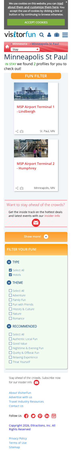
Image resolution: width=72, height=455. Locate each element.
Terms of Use (18, 443)
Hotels (17, 274)
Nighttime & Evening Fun (28, 348)
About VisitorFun (20, 393)
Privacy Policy (18, 438)
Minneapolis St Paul (45, 43)
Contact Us (16, 406)
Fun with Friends (23, 304)
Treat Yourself (21, 361)
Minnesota (20, 43)
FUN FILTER (36, 76)
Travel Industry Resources (26, 401)
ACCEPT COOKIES (36, 22)
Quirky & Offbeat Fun (26, 352)
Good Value (20, 343)
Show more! (32, 236)
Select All (18, 270)
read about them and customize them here (35, 5)
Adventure (19, 295)
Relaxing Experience (25, 357)
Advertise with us (20, 397)
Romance (18, 318)
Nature (17, 313)
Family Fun (19, 299)
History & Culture (23, 309)
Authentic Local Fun (25, 338)
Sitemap (14, 447)
